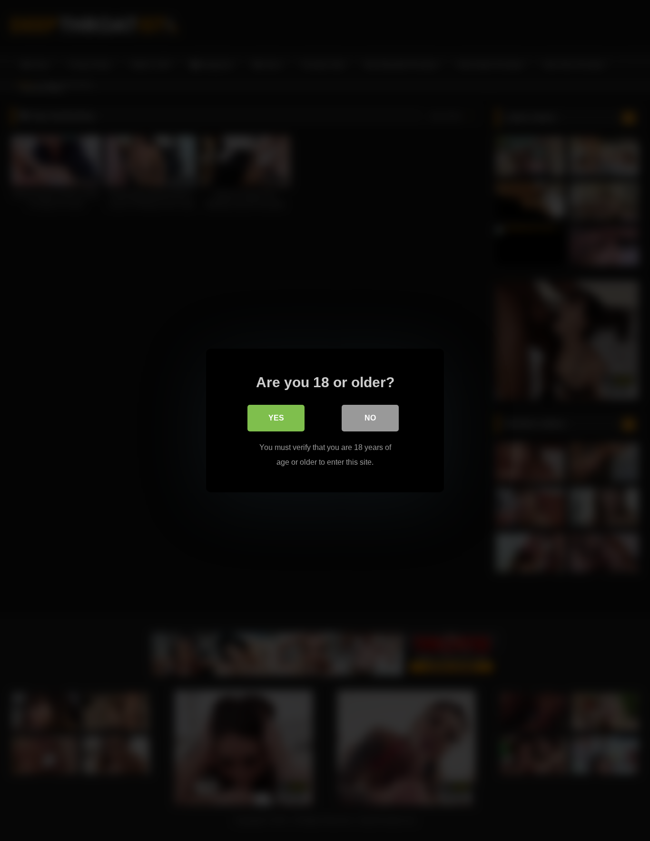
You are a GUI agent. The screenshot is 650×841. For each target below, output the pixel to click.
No (370, 418)
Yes (276, 418)
